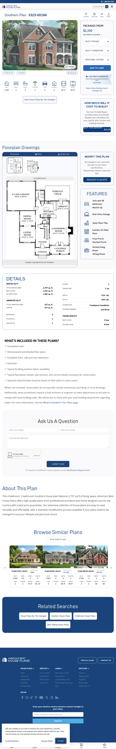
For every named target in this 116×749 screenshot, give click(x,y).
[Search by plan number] (106, 6)
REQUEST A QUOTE (97, 179)
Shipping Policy (84, 676)
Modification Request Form (78, 470)
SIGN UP (58, 721)
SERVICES (44, 668)
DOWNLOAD (64, 154)
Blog (56, 686)
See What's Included (91, 35)
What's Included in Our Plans (57, 402)
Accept (61, 741)
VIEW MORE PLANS (58, 539)
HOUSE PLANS (26, 668)
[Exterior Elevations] (21, 73)
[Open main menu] (112, 6)
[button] (111, 567)
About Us (82, 673)
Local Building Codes (62, 679)
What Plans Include (62, 673)
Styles (23, 673)
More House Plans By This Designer (39, 100)
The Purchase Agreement (64, 683)
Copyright (82, 679)
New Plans (24, 683)
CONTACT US (106, 660)
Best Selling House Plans (58, 625)
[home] (11, 6)
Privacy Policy (47, 741)
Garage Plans (25, 679)
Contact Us (44, 683)
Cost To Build (44, 673)
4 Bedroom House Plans (85, 616)
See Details (97, 82)
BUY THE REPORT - (97, 129)
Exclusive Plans (26, 686)
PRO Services (44, 679)
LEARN (58, 668)
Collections (24, 676)
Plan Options (59, 676)
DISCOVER (83, 668)
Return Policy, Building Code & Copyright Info (97, 89)
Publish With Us (84, 686)
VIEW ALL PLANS (87, 660)
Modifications (44, 676)
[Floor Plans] (8, 73)
